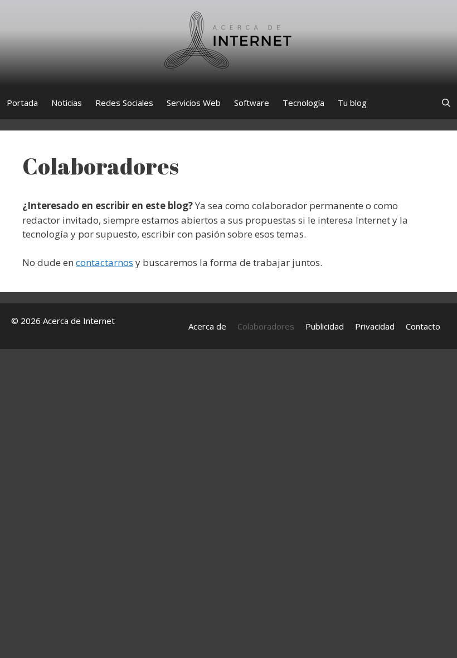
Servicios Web (194, 102)
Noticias (66, 102)
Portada (22, 102)
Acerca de (207, 326)
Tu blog (352, 102)
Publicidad (324, 326)
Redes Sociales (124, 102)
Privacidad (375, 326)
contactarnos (104, 262)
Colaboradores (265, 326)
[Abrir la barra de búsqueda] (446, 102)
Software (251, 102)
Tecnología (303, 102)
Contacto (423, 326)
